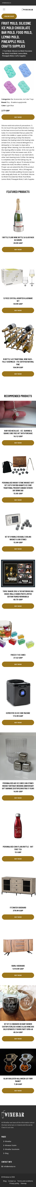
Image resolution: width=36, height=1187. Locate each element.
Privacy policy (14, 1183)
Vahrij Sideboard (18, 966)
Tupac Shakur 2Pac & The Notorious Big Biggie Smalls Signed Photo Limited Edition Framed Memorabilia (18, 594)
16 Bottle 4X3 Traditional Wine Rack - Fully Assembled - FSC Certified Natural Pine (18, 362)
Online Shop (9, 16)
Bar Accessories (16, 99)
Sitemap (23, 1183)
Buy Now (18, 117)
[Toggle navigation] (4, 9)
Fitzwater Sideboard (18, 907)
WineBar (8, 1141)
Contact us (12, 1181)
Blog (6, 1153)
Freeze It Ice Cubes (18, 655)
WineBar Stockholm (12, 1149)
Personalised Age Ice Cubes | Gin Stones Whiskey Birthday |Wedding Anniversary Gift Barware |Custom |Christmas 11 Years (18, 786)
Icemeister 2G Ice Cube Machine (18, 713)
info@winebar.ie (6, 3)
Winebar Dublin (10, 1145)
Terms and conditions (25, 1181)
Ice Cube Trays (28, 99)
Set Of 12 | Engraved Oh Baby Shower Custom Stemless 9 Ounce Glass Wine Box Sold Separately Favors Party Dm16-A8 (18, 1026)
